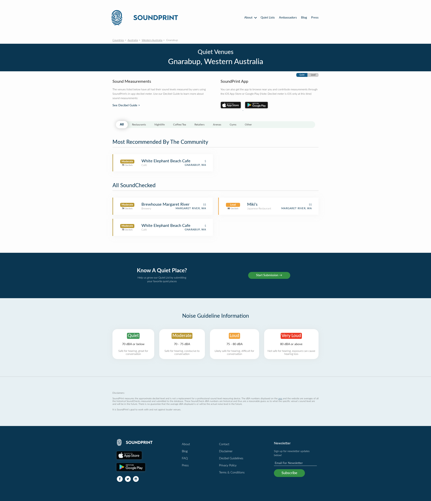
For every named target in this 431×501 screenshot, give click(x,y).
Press (315, 17)
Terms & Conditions (232, 472)
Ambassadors (288, 17)
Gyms (233, 124)
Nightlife (159, 124)
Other (248, 124)
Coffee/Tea (179, 124)
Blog (304, 17)
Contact (224, 444)
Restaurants (139, 124)
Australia (133, 40)
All (122, 124)
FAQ (185, 458)
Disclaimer (226, 451)
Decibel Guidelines (231, 458)
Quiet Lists (268, 17)
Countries (118, 40)
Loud (313, 75)
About (248, 17)
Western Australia (152, 40)
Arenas (217, 124)
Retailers (199, 124)
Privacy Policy (228, 465)
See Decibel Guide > (126, 105)
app (280, 398)
